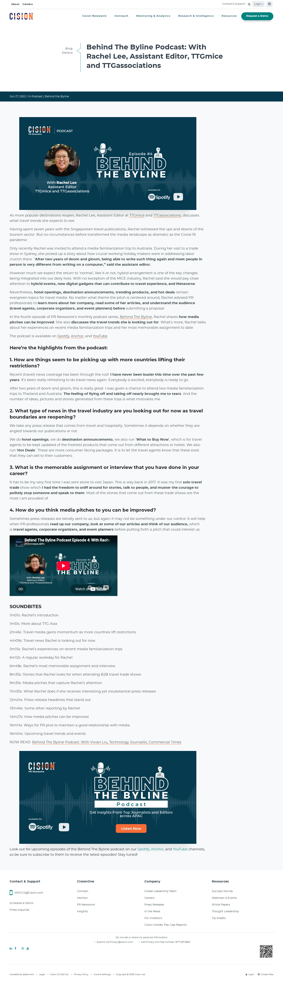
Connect (82, 891)
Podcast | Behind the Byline (50, 96)
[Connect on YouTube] (28, 948)
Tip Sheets (219, 918)
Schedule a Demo (21, 903)
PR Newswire (86, 904)
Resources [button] (229, 16)
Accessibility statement (22, 974)
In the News (152, 911)
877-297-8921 (182, 942)
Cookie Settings (102, 974)
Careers (28, 4)
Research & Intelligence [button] (196, 16)
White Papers (221, 904)
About (15, 4)
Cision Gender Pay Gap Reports (165, 925)
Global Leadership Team (160, 891)
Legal (42, 974)
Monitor (82, 898)
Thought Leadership (225, 911)
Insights (82, 911)
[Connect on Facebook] (15, 948)
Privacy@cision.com (121, 942)
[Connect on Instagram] (23, 948)
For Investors (153, 918)
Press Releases (154, 904)
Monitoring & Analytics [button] (153, 16)
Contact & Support (233, 4)
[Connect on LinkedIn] (11, 948)
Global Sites (267, 974)
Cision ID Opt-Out (59, 974)
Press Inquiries (19, 910)
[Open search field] (249, 4)
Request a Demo (257, 16)
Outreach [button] (121, 16)
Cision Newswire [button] (94, 16)
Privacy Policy (81, 974)
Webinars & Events (224, 898)
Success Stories (222, 891)
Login (258, 4)
